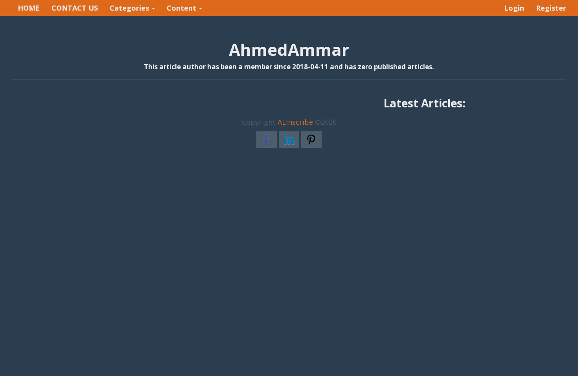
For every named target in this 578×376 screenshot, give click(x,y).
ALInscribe (295, 122)
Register (551, 8)
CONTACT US (75, 8)
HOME (29, 8)
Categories (130, 8)
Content (182, 8)
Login (514, 8)
